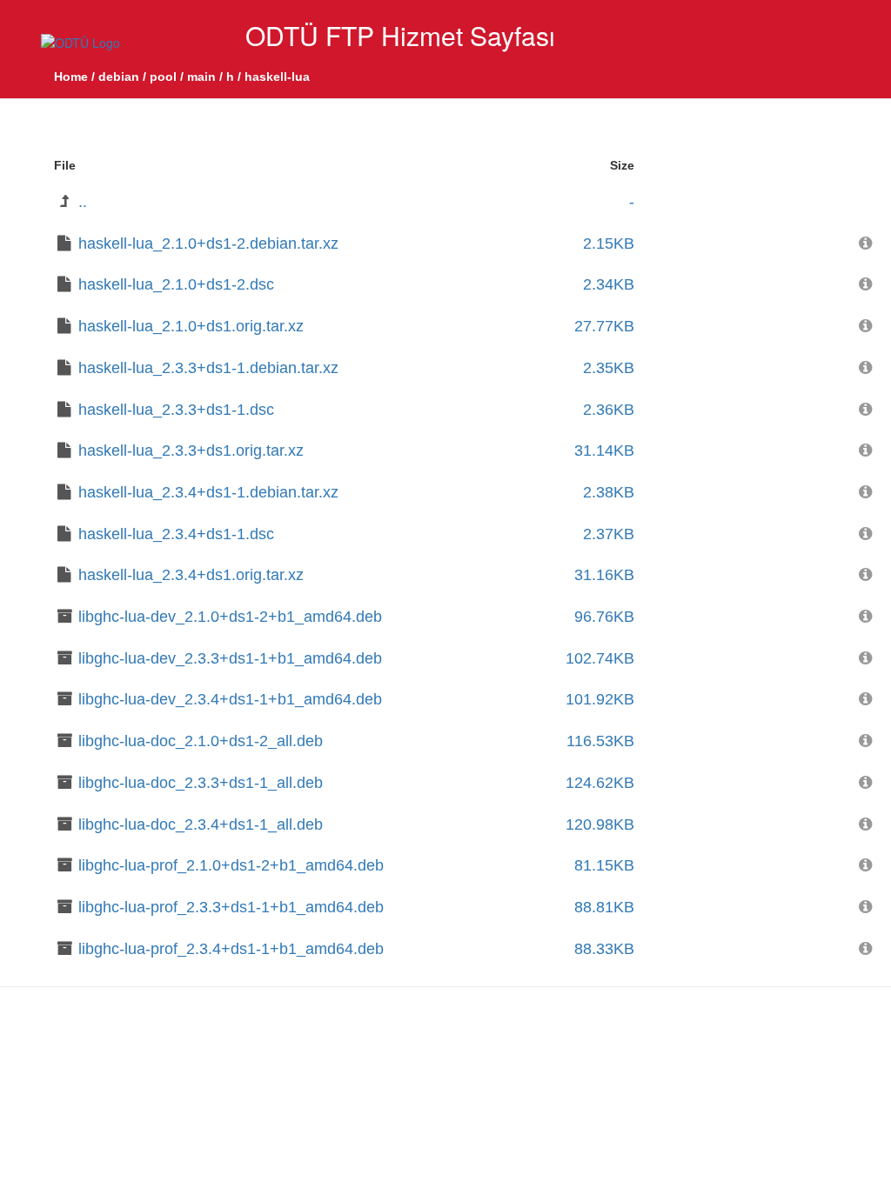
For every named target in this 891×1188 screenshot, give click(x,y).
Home (71, 76)
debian (118, 76)
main (201, 76)
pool (163, 76)
